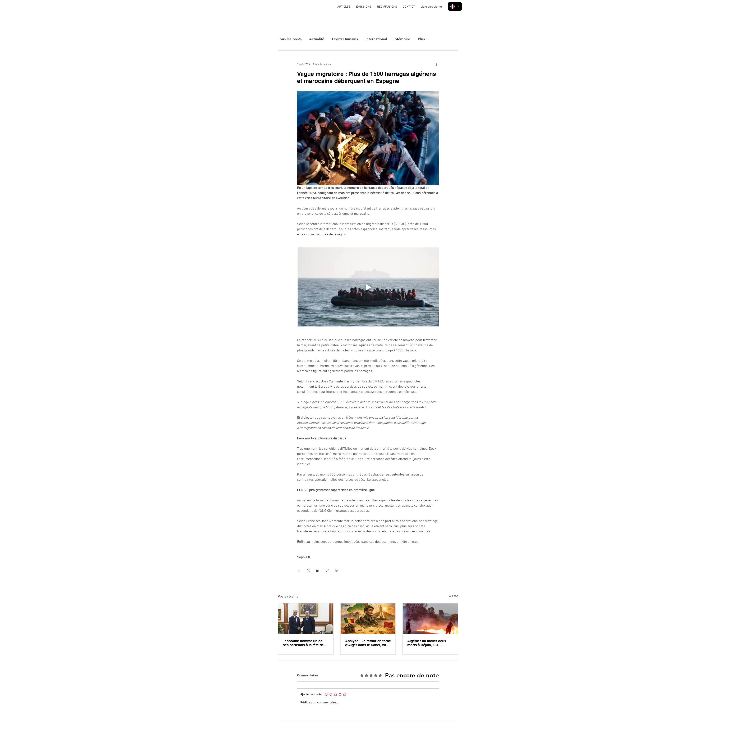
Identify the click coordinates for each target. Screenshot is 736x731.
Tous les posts (289, 39)
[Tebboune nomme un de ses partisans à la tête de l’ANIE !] (305, 618)
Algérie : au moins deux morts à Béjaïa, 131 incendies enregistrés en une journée (427, 643)
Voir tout (453, 596)
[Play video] (368, 287)
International (376, 39)
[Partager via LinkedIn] (318, 570)
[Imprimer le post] (336, 570)
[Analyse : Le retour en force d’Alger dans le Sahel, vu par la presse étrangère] (368, 618)
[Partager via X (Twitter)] (308, 570)
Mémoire (402, 39)
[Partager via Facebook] (299, 570)
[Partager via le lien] (327, 570)
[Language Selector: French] (455, 6)
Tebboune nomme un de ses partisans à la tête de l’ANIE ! (303, 643)
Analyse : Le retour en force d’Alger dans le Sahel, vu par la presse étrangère (368, 643)
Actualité (316, 39)
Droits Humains (345, 39)
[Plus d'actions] (436, 64)
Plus (421, 39)
